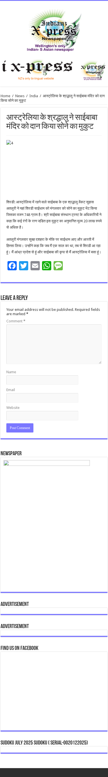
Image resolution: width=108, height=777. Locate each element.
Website (13, 407)
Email (10, 390)
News (19, 96)
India (33, 96)
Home (5, 96)
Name (11, 372)
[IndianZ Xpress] (54, 29)
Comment (15, 321)
